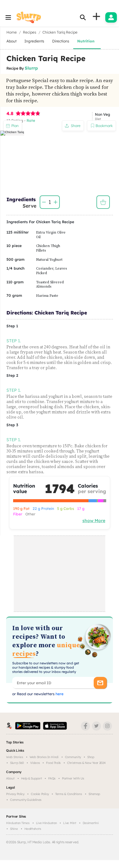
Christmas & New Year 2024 (86, 763)
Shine (14, 829)
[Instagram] (107, 726)
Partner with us (73, 778)
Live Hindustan (46, 823)
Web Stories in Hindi (44, 757)
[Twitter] (96, 726)
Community (73, 757)
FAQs (52, 778)
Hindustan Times (18, 823)
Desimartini (91, 823)
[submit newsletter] (100, 683)
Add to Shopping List (103, 202)
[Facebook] (85, 726)
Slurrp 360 (17, 763)
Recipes (29, 32)
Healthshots (32, 829)
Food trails (53, 763)
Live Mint (69, 823)
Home (11, 32)
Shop (90, 757)
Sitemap (94, 794)
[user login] (111, 17)
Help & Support (31, 778)
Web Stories (14, 757)
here (59, 694)
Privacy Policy (15, 794)
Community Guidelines (25, 800)
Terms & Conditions (68, 794)
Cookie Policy (40, 794)
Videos (35, 763)
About (10, 778)
